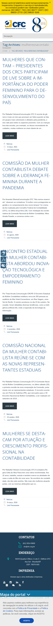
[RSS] (21, 585)
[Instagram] (11, 582)
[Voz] (3, 259)
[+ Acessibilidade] (3, 265)
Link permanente (13, 150)
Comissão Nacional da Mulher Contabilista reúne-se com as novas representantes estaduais (24, 357)
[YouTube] (5, 582)
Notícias (9, 144)
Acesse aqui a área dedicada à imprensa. (26, 577)
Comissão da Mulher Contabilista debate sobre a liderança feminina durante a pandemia (26, 175)
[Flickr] (7, 585)
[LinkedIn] (18, 582)
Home (5, 51)
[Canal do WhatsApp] (14, 585)
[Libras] (3, 253)
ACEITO (26, 621)
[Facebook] (23, 582)
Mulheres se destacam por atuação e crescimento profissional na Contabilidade (25, 446)
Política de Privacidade (27, 608)
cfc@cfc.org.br (29, 547)
